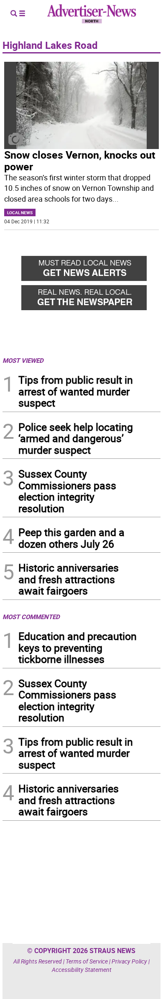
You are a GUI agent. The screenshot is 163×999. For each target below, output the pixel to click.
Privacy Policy (129, 961)
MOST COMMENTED (31, 616)
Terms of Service (87, 961)
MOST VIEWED (23, 360)
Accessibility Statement (82, 970)
